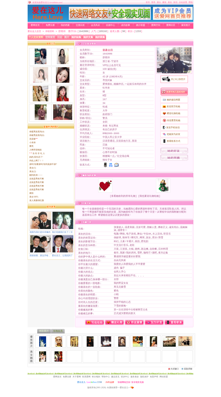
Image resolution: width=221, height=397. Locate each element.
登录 (153, 2)
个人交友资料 (36, 37)
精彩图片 (44, 331)
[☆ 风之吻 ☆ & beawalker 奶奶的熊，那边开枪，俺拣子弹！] (40, 251)
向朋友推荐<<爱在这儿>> (119, 387)
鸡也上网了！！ (36, 160)
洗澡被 (33, 139)
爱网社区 (170, 25)
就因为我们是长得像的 (40, 232)
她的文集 (88, 37)
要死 (31, 146)
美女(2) (32, 171)
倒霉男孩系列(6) (36, 135)
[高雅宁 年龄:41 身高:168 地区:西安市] (41, 118)
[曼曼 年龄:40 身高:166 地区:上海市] (62, 62)
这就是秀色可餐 (36, 178)
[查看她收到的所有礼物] (123, 196)
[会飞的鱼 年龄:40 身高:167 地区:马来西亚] (40, 62)
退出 (159, 2)
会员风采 (95, 25)
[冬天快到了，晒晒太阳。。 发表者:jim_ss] (169, 345)
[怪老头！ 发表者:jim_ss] (58, 345)
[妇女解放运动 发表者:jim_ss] (106, 345)
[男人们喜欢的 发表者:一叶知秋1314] (42, 360)
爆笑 (164, 2)
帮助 (191, 2)
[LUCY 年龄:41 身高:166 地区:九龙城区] (63, 81)
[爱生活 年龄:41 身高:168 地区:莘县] (40, 81)
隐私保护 (144, 376)
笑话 (175, 2)
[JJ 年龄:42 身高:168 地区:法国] (63, 100)
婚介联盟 (140, 25)
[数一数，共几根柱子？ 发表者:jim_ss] (74, 345)
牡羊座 (106, 87)
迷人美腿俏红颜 (36, 200)
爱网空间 (155, 25)
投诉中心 (125, 376)
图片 (66, 37)
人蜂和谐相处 (35, 150)
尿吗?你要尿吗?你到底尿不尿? (43, 164)
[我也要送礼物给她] (149, 196)
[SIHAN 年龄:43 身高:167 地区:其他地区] (62, 118)
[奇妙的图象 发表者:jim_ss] (122, 345)
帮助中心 (106, 376)
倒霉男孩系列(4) (36, 131)
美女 (170, 2)
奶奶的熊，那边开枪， (40, 255)
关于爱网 (77, 376)
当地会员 (58, 331)
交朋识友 (80, 25)
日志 (59, 37)
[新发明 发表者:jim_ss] (138, 345)
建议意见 (115, 376)
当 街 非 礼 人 (37, 153)
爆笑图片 (185, 25)
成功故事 (125, 25)
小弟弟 (32, 142)
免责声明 (154, 376)
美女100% (33, 197)
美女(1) (32, 168)
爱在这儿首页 (34, 31)
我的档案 (65, 25)
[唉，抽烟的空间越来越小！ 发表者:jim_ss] (185, 344)
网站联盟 (164, 376)
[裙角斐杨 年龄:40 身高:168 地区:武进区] (40, 100)
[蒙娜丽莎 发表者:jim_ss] (90, 345)
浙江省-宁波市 (110, 61)
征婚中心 (110, 25)
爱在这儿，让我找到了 (62, 255)
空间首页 (50, 37)
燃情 (31, 193)
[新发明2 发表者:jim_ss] (153, 345)
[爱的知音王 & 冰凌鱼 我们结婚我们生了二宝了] (62, 227)
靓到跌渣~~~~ (35, 175)
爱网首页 (35, 25)
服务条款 (135, 376)
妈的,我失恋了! (36, 157)
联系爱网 (86, 376)
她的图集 (100, 37)
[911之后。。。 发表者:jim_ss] (42, 345)
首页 (148, 2)
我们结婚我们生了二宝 (62, 232)
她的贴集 (76, 37)
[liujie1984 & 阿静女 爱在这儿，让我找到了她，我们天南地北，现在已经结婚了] (62, 251)
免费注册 (50, 25)
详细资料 (49, 31)
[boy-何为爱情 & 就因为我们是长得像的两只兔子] (40, 227)
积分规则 (96, 376)
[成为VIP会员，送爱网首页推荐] (173, 19)
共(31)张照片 (178, 79)
